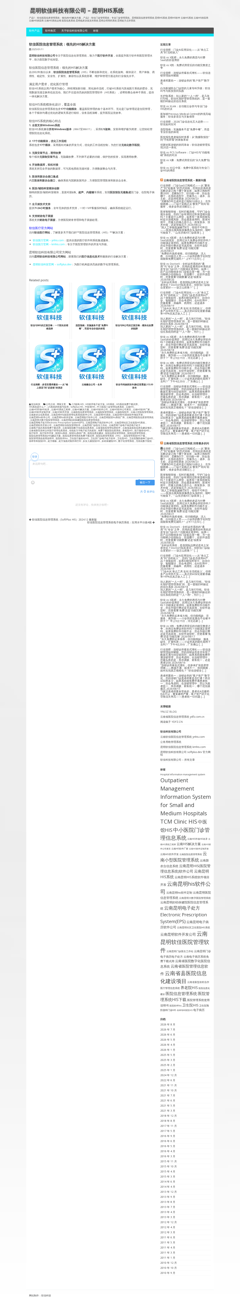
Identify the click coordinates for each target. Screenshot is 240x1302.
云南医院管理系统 (104, 412)
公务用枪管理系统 (170, 742)
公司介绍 (50, 404)
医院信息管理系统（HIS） (109, 436)
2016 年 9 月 (167, 1136)
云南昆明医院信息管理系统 (140, 417)
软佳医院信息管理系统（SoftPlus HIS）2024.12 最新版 (64, 519)
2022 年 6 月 (167, 1080)
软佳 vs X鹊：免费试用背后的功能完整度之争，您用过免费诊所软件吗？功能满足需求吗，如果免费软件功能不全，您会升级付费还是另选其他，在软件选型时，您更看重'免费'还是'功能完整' (185, 368)
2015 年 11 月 (168, 1161)
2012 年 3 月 (167, 1232)
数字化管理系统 (126, 441)
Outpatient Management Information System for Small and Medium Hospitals (185, 796)
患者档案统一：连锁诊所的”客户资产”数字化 (184, 82)
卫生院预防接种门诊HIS (141, 438)
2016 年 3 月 (167, 1156)
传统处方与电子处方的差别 (82, 430)
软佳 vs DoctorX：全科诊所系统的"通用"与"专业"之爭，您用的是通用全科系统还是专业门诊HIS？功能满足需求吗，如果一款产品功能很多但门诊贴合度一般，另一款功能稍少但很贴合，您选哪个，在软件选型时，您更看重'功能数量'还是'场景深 (185, 270)
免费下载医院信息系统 (109, 430)
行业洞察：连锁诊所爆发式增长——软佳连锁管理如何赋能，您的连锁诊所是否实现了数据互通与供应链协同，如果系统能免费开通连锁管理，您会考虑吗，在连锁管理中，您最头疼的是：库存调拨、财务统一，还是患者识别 (185, 393)
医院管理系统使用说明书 (41, 438)
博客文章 (61, 404)
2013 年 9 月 (167, 1197)
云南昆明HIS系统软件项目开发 (127, 414)
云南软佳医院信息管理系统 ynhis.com (182, 737)
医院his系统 (61, 433)
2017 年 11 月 (168, 1126)
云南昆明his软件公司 (39, 417)
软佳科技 (35, 404)
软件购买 (50, 30)
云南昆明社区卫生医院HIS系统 (130, 422)
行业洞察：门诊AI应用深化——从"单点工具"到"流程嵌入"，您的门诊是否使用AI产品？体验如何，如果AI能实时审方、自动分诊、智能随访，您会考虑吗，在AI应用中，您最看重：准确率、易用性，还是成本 (185, 298)
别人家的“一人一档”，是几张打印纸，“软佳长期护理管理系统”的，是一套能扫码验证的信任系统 (185, 321)
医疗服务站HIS (141, 430)
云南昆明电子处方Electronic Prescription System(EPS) (56, 422)
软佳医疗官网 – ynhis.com (48, 240)
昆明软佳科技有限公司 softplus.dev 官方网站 (185, 753)
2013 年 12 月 (168, 1191)
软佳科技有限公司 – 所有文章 (177, 759)
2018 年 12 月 (168, 1115)
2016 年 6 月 (167, 1141)
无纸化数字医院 (144, 441)
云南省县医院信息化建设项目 (137, 428)
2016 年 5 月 (167, 1146)
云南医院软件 (122, 412)
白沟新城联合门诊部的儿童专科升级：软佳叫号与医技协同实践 (185, 89)
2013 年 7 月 (167, 1207)
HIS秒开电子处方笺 (95, 404)
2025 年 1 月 (167, 1070)
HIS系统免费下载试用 (127, 404)
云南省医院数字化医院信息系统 (78, 428)
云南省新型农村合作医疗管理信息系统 (48, 430)
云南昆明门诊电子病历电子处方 (124, 425)
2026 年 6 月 (167, 1034)
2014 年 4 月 (167, 1186)
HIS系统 (110, 404)
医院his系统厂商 (77, 433)
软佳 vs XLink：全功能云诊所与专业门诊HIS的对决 (184, 107)
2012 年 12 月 (168, 1222)
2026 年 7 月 (167, 1029)
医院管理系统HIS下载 (134, 436)
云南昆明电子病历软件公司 (99, 422)
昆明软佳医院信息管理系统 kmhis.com (183, 747)
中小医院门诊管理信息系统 (110, 407)
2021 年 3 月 (167, 1110)
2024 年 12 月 (168, 1075)
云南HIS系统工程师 (60, 409)
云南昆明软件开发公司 (40, 425)
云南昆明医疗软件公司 (86, 417)
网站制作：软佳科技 (40, 1295)
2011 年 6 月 (167, 1237)
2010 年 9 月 (167, 1273)
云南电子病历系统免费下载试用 (45, 428)
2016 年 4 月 (167, 1151)
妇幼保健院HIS (109, 441)
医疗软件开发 (46, 433)
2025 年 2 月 (167, 1065)
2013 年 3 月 (167, 1217)
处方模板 (52, 441)
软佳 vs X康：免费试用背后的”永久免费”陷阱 (185, 161)
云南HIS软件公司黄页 (120, 409)
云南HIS (130, 407)
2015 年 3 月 (167, 1176)
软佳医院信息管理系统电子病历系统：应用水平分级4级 (119, 522)
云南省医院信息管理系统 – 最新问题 (185, 180)
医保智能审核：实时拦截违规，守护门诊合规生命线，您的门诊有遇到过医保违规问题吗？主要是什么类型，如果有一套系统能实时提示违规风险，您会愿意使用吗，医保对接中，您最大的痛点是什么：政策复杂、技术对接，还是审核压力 (185, 218)
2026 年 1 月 (167, 1050)
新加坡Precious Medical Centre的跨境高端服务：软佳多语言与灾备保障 (185, 115)
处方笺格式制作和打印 (70, 441)
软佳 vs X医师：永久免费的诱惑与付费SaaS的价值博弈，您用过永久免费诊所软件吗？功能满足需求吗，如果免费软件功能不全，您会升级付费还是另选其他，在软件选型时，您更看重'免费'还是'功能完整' (185, 342)
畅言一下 (145, 482)
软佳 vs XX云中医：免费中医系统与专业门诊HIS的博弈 (184, 169)
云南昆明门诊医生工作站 (94, 425)
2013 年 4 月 (167, 1212)
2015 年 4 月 (167, 1171)
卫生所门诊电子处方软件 (103, 438)
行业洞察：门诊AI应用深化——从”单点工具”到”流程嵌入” (184, 51)
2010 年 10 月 (168, 1268)
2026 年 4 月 (167, 1044)
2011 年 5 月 (167, 1242)
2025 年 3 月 (167, 1060)
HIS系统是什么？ (37, 407)
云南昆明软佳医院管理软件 (66, 425)
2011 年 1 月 (167, 1257)
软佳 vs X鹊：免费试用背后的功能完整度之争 (185, 66)
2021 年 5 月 (167, 1105)
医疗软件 (33, 433)
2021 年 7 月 (167, 1095)
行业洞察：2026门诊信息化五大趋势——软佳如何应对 (184, 123)
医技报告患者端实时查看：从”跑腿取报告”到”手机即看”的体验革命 (184, 138)
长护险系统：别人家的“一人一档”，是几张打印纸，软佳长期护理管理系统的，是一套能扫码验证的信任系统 (185, 98)
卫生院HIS (122, 438)
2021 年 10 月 (168, 1090)
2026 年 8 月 (167, 1024)
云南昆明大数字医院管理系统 (44, 420)
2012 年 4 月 (167, 1227)
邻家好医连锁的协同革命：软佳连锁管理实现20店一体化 (185, 146)
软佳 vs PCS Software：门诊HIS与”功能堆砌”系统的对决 (185, 154)
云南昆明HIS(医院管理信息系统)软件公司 (71, 414)
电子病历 (199, 1010)
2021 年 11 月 (168, 1085)
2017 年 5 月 (167, 1131)
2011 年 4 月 (167, 1247)
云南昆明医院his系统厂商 (112, 417)
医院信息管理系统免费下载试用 (78, 436)
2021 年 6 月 (167, 1100)
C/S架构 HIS (78, 404)
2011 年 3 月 (167, 1252)
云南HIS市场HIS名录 (39, 409)
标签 (95, 30)
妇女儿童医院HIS (91, 441)
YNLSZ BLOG (168, 711)
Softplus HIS (76, 407)
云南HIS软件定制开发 (39, 412)
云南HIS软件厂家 (141, 409)
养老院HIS (127, 430)
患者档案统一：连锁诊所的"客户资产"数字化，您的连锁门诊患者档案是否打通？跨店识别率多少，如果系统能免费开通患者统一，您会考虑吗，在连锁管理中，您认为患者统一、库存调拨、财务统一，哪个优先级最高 (185, 419)
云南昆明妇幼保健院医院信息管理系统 (80, 420)
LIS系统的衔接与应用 (58, 407)
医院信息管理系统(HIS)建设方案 (45, 436)
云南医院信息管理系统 (82, 412)
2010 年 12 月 (168, 1262)
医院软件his (62, 438)
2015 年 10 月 (168, 1166)
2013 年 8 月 (167, 1202)
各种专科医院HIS (37, 441)
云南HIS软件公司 (99, 409)
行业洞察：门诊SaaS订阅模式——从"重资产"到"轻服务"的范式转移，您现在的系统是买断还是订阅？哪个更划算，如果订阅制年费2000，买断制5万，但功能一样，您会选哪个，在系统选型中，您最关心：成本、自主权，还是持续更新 (185, 192)
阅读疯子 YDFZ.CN (171, 721)
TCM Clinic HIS (178, 821)
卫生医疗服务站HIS (79, 438)
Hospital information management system (182, 774)
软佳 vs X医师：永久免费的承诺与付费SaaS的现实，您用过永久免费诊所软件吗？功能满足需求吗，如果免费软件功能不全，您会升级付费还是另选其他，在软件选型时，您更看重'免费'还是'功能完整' (185, 243)
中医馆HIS (90, 407)
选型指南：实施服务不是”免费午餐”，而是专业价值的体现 (184, 130)
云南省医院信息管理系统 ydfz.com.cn (182, 716)
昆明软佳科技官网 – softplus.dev (52, 264)
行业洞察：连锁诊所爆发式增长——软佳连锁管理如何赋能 (185, 74)
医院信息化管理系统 (115, 433)
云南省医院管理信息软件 (108, 428)
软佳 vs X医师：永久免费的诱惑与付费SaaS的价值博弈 (182, 59)
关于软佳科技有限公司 (74, 30)
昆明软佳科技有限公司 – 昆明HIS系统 (77, 10)
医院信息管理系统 (136, 433)
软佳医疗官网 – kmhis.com (49, 244)
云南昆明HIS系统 (102, 414)
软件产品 (34, 30)
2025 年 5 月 (167, 1055)
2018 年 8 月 (167, 1120)
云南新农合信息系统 (39, 414)
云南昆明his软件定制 (62, 417)
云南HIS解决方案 (80, 409)
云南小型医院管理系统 (142, 412)
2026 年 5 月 (167, 1039)
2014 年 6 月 (167, 1181)
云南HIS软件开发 (60, 412)
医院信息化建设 (95, 433)
